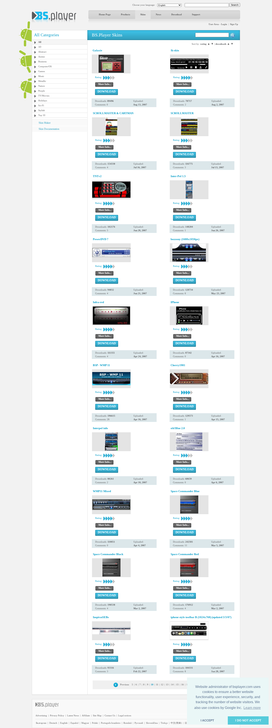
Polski (95, 723)
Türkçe (164, 723)
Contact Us (110, 715)
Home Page (105, 14)
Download (176, 14)
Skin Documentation (49, 128)
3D (39, 47)
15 (177, 684)
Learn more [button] (252, 708)
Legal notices (124, 715)
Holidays (42, 100)
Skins (143, 14)
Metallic (42, 81)
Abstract (42, 51)
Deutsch (53, 723)
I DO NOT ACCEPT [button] (248, 720)
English (64, 723)
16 (182, 684)
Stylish (41, 110)
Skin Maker (45, 122)
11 (157, 684)
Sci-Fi (41, 105)
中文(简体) (176, 723)
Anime (41, 56)
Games (41, 71)
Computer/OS (45, 66)
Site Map (97, 715)
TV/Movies (43, 95)
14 (172, 684)
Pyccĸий (139, 723)
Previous (124, 684)
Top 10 (41, 115)
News (158, 14)
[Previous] (115, 684)
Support (196, 14)
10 (152, 684)
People (41, 91)
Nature (41, 86)
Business (42, 61)
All (39, 42)
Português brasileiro (110, 723)
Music (41, 76)
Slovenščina (152, 723)
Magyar (85, 723)
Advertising (41, 715)
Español (74, 723)
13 (167, 684)
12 (162, 684)
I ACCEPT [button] (207, 720)
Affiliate (86, 715)
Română (127, 723)
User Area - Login (218, 24)
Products (125, 14)
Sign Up (234, 24)
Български (41, 723)
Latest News (73, 715)
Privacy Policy (57, 715)
